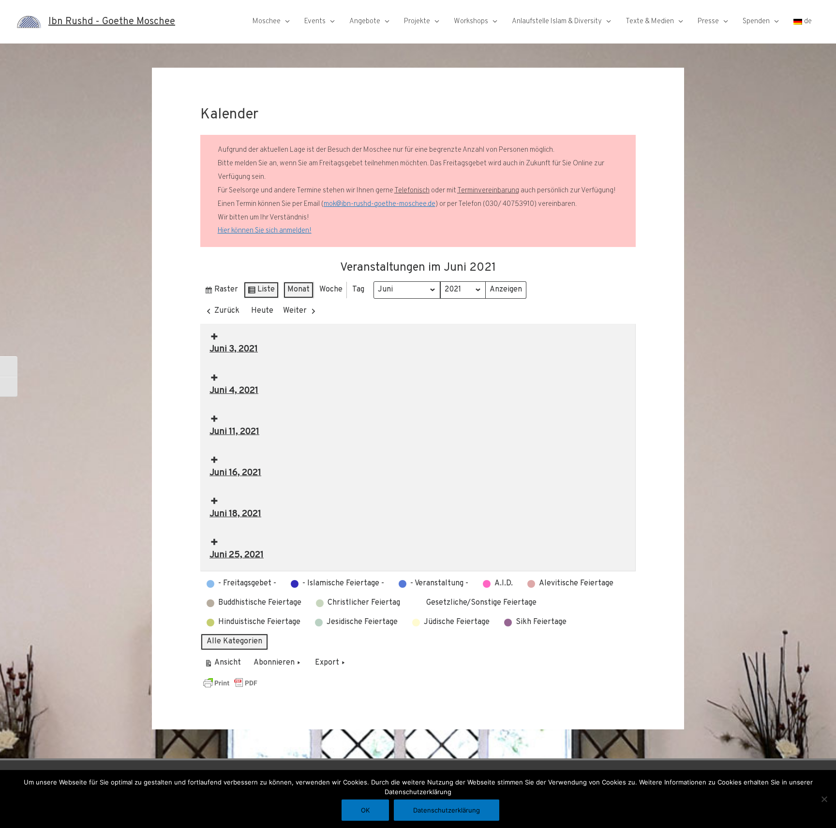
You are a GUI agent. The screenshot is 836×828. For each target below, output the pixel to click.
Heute (262, 311)
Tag (358, 289)
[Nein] (824, 799)
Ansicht (224, 665)
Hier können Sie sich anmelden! (265, 230)
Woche (331, 289)
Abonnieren (274, 663)
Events (315, 21)
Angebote (364, 21)
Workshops (471, 21)
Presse (708, 21)
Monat (298, 289)
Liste (261, 292)
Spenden (756, 21)
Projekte (417, 21)
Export (327, 663)
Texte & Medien (650, 21)
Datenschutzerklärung (446, 810)
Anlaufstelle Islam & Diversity (557, 21)
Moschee (267, 21)
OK (365, 810)
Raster (221, 292)
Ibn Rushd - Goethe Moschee (111, 21)
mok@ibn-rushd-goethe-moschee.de (379, 204)
